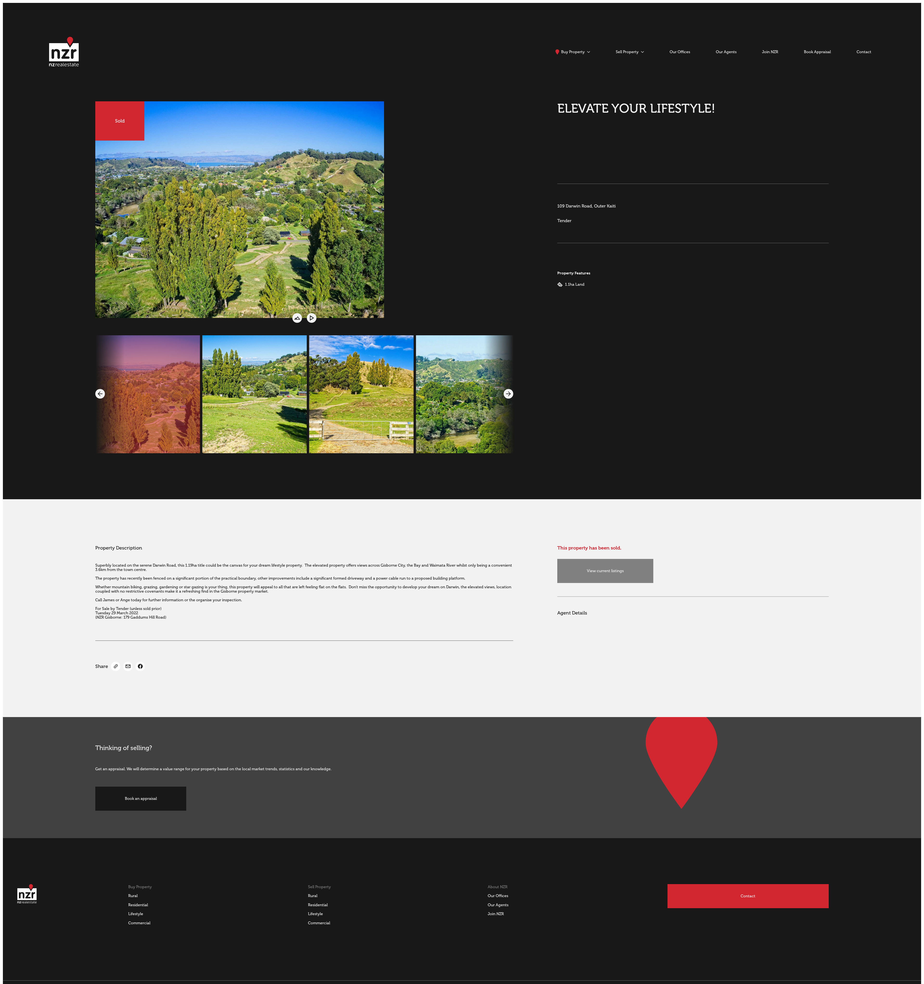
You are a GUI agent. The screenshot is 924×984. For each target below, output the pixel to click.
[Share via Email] (128, 666)
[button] (100, 394)
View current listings (605, 571)
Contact (748, 896)
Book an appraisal (141, 798)
